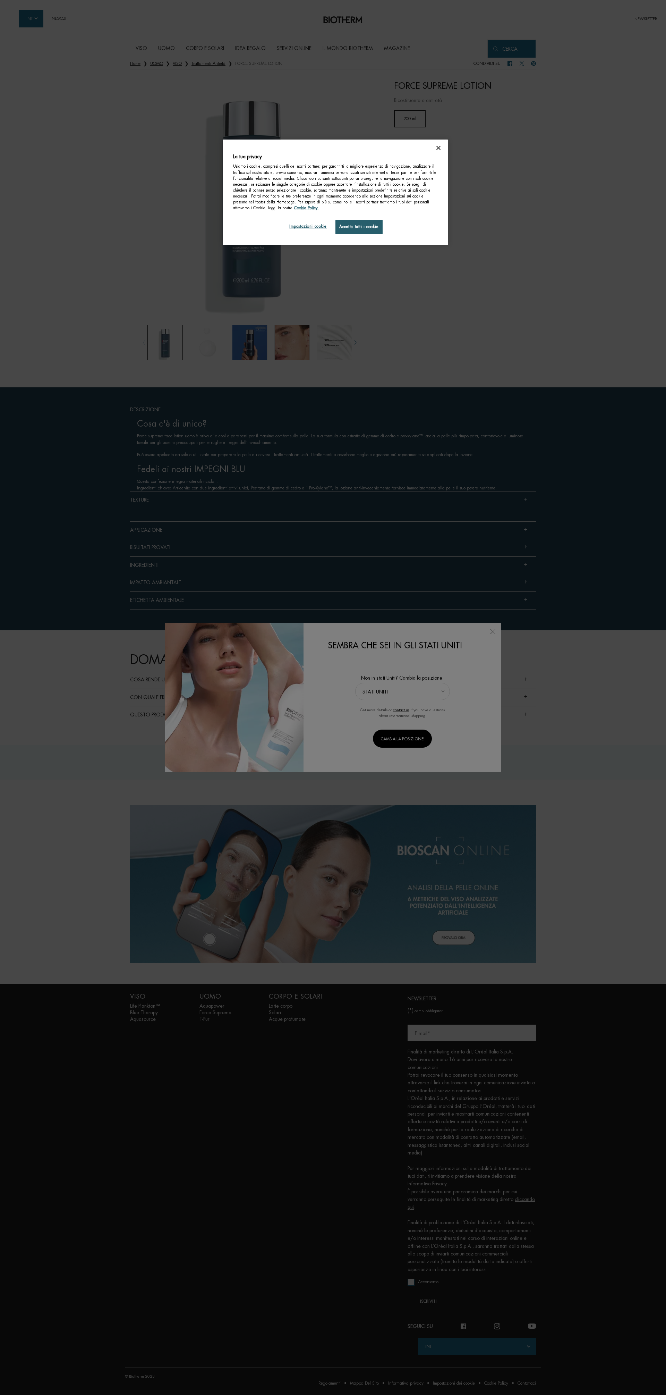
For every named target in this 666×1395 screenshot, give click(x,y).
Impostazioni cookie (308, 226)
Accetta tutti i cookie (359, 227)
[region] (335, 192)
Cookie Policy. (306, 208)
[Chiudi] (438, 148)
